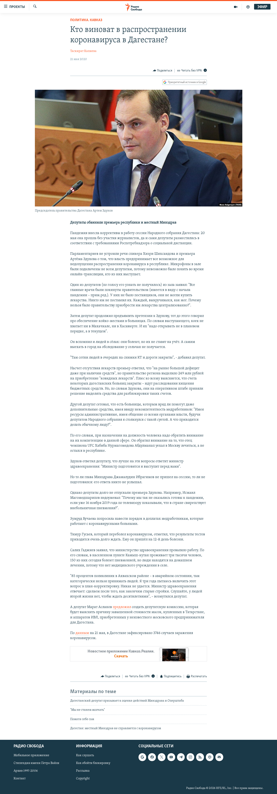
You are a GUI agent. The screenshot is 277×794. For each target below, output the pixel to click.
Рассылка (83, 771)
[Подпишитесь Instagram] (190, 757)
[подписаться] (219, 757)
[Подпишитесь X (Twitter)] (161, 757)
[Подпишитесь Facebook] (152, 757)
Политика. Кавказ (86, 20)
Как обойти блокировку (93, 763)
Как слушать (85, 755)
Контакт (20, 778)
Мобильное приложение (31, 755)
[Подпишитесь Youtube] (171, 757)
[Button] (162, 70)
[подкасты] (248, 7)
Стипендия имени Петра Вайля (36, 763)
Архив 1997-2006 (26, 771)
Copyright (83, 778)
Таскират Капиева (83, 51)
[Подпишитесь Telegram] (181, 757)
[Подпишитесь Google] (142, 757)
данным (82, 633)
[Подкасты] (210, 757)
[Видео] (236, 7)
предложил (122, 607)
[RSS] (200, 757)
